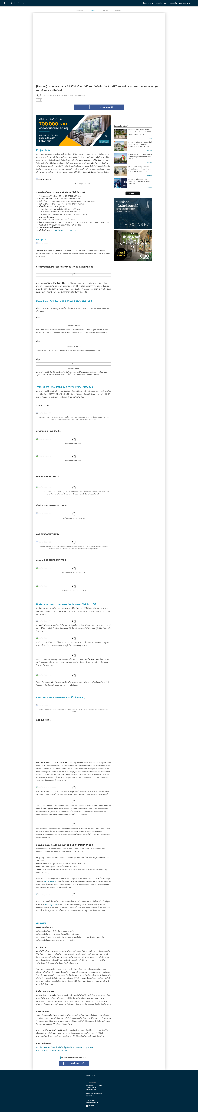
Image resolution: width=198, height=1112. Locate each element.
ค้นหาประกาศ (184, 3)
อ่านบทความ (147, 3)
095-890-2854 (91, 1087)
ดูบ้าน (165, 3)
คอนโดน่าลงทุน (50, 882)
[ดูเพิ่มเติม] (132, 190)
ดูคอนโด (158, 3)
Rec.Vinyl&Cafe (51, 905)
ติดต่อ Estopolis (91, 1083)
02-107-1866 (90, 1096)
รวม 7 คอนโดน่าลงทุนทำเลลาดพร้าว (51, 1051)
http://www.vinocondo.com (65, 230)
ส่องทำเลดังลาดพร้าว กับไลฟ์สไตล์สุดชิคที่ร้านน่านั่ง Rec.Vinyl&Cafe (64, 1047)
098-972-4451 (90, 1100)
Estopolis (91, 1106)
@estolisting (92, 1089)
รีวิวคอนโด (173, 3)
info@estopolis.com (92, 1102)
